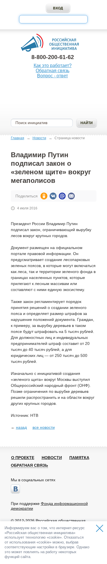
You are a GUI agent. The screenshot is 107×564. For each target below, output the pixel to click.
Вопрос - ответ (52, 75)
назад (21, 427)
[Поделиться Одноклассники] (44, 196)
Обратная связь (52, 70)
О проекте (22, 457)
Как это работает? (53, 65)
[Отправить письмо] (71, 196)
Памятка (79, 457)
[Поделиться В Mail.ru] (62, 196)
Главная (17, 138)
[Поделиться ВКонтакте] (53, 196)
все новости (44, 427)
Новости (39, 138)
